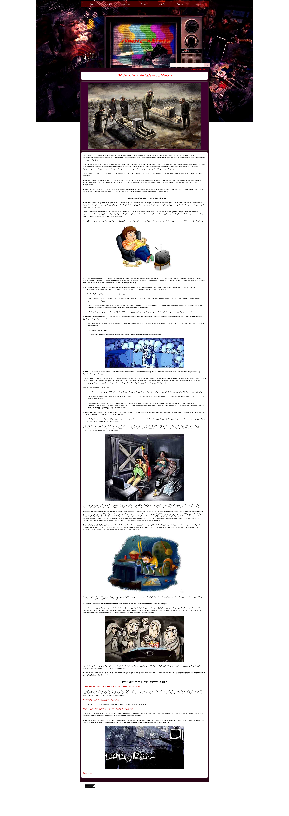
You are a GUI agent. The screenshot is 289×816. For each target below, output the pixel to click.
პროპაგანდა (201, 69)
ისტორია (198, 4)
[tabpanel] (144, 75)
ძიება (206, 65)
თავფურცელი (89, 4)
